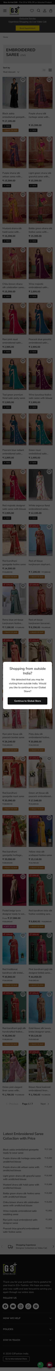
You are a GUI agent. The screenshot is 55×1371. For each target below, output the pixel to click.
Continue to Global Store (27, 700)
